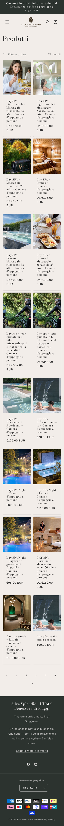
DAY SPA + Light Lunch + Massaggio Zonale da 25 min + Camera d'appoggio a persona (46, 110)
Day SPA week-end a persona (47, 638)
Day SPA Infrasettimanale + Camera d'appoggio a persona (47, 425)
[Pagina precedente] (7, 675)
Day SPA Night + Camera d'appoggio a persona (16, 495)
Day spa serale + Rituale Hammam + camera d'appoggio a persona (16, 645)
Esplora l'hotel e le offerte (32, 750)
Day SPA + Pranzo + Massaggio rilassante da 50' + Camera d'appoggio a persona (15, 265)
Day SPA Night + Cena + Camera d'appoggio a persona (46, 496)
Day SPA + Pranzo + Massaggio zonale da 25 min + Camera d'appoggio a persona (46, 265)
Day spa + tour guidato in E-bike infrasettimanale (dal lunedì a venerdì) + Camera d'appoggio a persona (16, 347)
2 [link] (26, 675)
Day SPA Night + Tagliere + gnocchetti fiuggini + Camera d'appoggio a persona (16, 567)
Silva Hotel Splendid (26, 819)
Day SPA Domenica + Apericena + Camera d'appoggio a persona (15, 427)
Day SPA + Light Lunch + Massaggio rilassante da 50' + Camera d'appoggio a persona (15, 110)
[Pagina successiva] (32, 683)
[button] (7, 22)
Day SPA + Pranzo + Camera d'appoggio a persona (45, 186)
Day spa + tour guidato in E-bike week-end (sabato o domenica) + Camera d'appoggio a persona (46, 345)
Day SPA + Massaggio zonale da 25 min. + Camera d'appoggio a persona (16, 188)
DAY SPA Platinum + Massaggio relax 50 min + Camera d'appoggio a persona (46, 567)
